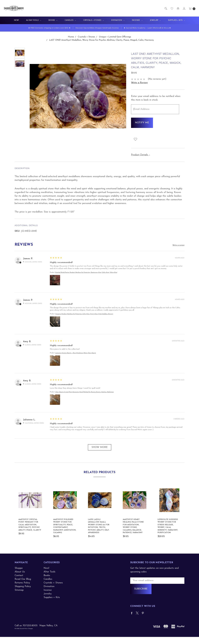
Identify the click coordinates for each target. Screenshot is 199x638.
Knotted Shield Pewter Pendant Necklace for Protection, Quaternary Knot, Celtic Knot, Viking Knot (86, 272)
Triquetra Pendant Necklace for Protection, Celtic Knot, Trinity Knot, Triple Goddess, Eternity (84, 314)
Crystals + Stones (92, 20)
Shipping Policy (23, 586)
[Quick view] (40, 490)
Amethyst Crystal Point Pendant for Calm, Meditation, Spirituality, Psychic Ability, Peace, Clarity (29, 525)
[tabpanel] (30, 513)
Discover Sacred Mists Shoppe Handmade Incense (97, 28)
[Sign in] (184, 8)
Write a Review (139, 83)
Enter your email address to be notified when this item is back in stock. (155, 98)
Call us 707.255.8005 (26, 625)
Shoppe (19, 568)
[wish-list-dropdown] (135, 139)
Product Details (140, 155)
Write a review (178, 245)
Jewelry (154, 20)
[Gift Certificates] (177, 8)
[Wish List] (171, 8)
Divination (117, 20)
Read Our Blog (23, 579)
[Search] (165, 8)
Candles (69, 20)
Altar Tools (32, 20)
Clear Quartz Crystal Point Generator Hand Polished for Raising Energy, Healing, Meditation (84, 392)
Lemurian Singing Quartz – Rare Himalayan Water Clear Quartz (75, 353)
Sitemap (19, 590)
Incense (136, 20)
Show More (100, 447)
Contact (19, 575)
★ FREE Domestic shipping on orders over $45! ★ (49, 28)
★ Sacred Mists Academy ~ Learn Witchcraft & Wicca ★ (147, 28)
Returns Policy (22, 583)
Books (51, 20)
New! (16, 20)
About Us (20, 572)
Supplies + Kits (175, 20)
